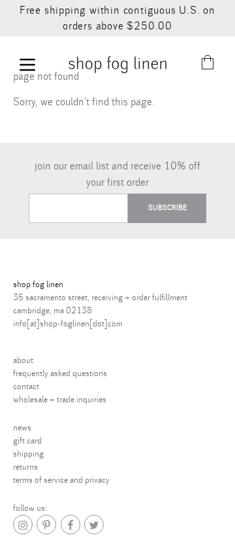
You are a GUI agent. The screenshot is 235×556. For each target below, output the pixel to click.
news (22, 428)
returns (25, 467)
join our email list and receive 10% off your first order (117, 174)
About (23, 360)
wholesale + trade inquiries (59, 399)
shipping (28, 454)
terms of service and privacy (61, 480)
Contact (26, 386)
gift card (27, 441)
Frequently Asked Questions (60, 373)
